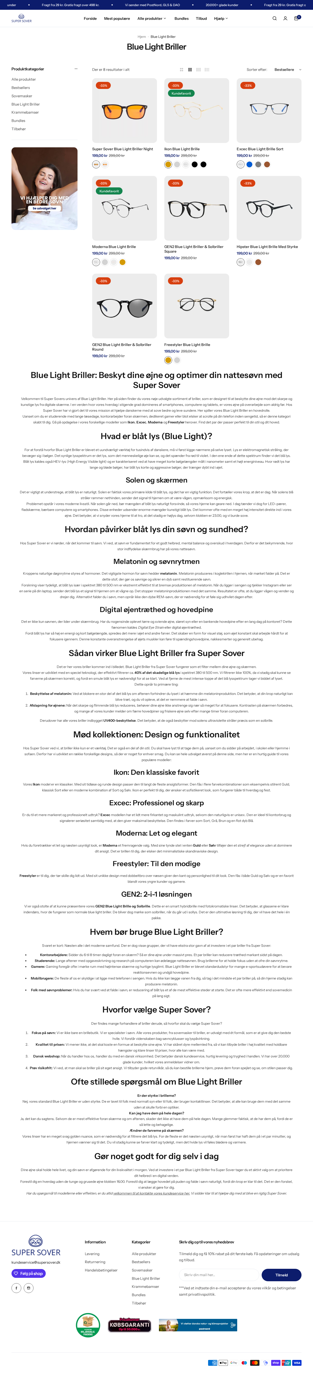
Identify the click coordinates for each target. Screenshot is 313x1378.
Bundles (18, 120)
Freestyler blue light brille (187, 344)
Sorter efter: (257, 69)
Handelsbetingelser (101, 1270)
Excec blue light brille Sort (260, 149)
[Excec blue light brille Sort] (269, 110)
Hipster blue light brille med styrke (267, 246)
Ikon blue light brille (182, 149)
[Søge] (274, 18)
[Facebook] (16, 1288)
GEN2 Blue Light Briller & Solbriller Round (121, 347)
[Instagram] (29, 1288)
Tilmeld (281, 1275)
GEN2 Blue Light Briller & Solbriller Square (194, 249)
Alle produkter (23, 79)
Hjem (142, 36)
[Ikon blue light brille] (196, 110)
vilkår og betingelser (279, 1288)
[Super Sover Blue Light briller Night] (124, 110)
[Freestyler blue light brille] (196, 306)
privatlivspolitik (201, 1294)
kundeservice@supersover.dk (35, 1262)
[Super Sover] (21, 18)
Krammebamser (25, 112)
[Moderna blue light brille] (124, 208)
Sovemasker (21, 96)
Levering (92, 1253)
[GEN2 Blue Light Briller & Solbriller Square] (196, 208)
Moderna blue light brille (114, 246)
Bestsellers (20, 87)
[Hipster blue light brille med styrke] (269, 208)
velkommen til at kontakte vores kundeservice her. (151, 1193)
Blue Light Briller (25, 104)
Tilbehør (18, 128)
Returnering (95, 1262)
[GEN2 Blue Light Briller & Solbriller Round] (124, 306)
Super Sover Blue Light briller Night (122, 149)
